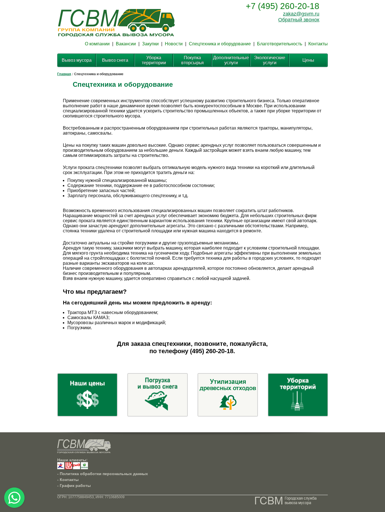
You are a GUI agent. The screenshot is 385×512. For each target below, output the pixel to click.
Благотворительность (279, 43)
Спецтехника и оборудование (220, 43)
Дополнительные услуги (231, 60)
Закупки (150, 43)
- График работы (74, 485)
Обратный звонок (298, 20)
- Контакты (68, 479)
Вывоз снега (115, 60)
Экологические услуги (269, 60)
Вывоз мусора (77, 60)
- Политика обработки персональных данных (102, 473)
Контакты (318, 43)
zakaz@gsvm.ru (301, 14)
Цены (308, 60)
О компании (97, 43)
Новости (174, 43)
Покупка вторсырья (192, 60)
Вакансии (126, 43)
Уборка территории (154, 60)
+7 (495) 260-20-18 (282, 6)
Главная (64, 74)
